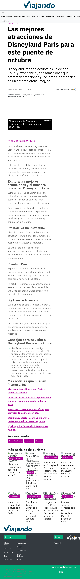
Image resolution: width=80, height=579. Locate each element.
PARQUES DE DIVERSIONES (18, 459)
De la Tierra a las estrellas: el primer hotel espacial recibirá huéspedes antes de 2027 (29, 401)
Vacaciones (26, 17)
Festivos (29, 441)
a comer (30, 472)
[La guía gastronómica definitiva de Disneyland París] (33, 464)
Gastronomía (70, 17)
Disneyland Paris (15, 441)
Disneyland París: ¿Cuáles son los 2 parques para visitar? (15, 470)
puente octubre (51, 457)
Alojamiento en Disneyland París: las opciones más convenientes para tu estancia (50, 470)
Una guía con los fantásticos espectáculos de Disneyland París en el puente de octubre (50, 510)
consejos (48, 497)
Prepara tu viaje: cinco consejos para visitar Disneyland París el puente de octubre (68, 512)
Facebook (57, 543)
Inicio (11, 23)
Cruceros (60, 17)
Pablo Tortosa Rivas (23, 141)
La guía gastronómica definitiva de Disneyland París (32, 483)
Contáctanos (57, 567)
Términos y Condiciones (13, 577)
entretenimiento (33, 497)
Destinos (17, 17)
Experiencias (50, 17)
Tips (33, 17)
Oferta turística (6, 17)
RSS (61, 571)
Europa (39, 441)
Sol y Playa (40, 17)
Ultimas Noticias (20, 555)
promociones (14, 497)
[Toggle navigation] (3, 12)
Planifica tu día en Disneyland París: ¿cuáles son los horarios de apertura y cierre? (32, 512)
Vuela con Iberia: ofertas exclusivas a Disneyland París (15, 508)
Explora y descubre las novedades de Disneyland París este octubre (68, 469)
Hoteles (19, 560)
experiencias (68, 457)
